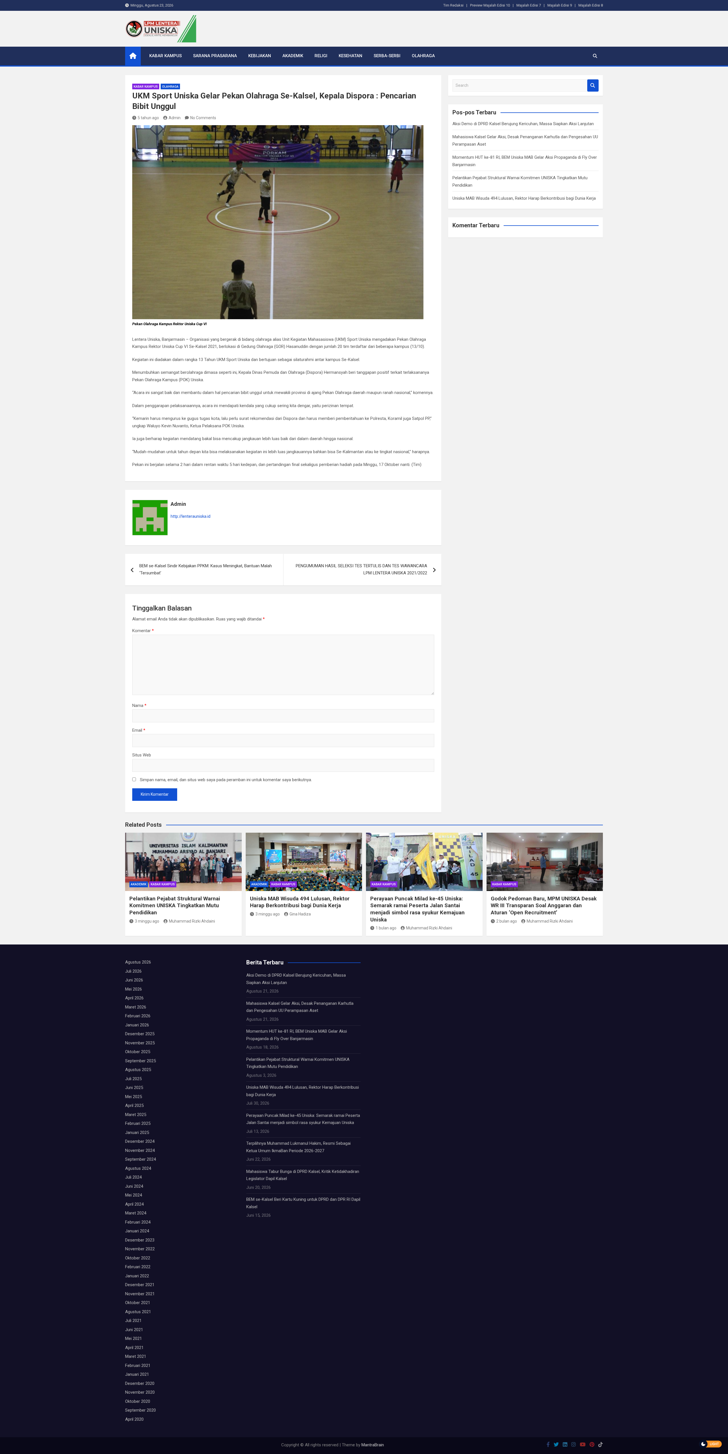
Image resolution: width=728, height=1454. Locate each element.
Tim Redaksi (453, 5)
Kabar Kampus (165, 55)
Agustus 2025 (138, 1069)
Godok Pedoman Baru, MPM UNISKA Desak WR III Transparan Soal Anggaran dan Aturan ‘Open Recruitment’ (544, 905)
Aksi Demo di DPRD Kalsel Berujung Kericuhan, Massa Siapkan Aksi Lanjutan (523, 123)
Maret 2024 (135, 1213)
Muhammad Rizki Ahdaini (192, 921)
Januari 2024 (137, 1231)
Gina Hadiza (300, 914)
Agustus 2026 (138, 962)
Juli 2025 (133, 1078)
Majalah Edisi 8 (590, 5)
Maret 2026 (135, 1007)
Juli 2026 (133, 971)
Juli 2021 (133, 1320)
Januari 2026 (137, 1025)
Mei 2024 (133, 1195)
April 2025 (134, 1105)
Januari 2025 (137, 1132)
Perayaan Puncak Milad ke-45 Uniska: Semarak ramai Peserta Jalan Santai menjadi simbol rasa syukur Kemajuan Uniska (417, 909)
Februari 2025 (137, 1123)
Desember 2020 (139, 1383)
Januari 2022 (137, 1275)
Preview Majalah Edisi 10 (490, 5)
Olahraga (423, 55)
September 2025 (140, 1060)
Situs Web (141, 755)
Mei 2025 (133, 1096)
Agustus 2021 (138, 1311)
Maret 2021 (135, 1356)
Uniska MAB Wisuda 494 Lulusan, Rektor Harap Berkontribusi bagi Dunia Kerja (524, 198)
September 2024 (140, 1159)
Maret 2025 (135, 1114)
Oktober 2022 (137, 1258)
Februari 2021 (137, 1365)
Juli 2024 (133, 1177)
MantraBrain (372, 1444)
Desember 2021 (139, 1284)
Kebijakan (259, 55)
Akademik (292, 55)
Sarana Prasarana (215, 55)
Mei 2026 (133, 989)
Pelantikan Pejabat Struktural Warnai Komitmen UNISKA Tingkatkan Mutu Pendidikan (174, 905)
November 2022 (140, 1248)
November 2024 (140, 1150)
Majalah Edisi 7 (528, 5)
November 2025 (140, 1042)
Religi (321, 55)
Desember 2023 (139, 1240)
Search (593, 85)
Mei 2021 (133, 1338)
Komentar (143, 630)
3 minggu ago (147, 921)
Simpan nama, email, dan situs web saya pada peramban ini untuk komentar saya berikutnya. (226, 779)
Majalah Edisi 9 (559, 5)
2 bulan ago (506, 921)
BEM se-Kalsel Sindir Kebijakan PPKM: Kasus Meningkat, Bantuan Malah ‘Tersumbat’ (205, 569)
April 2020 (134, 1419)
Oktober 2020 (137, 1401)
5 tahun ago (148, 118)
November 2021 (140, 1293)
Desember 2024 (139, 1141)
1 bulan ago (386, 928)
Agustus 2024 (138, 1168)
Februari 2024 (137, 1222)
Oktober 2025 (137, 1051)
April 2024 (134, 1204)
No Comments (203, 118)
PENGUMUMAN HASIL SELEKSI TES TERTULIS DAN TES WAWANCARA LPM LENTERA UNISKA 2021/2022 (361, 569)
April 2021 (134, 1347)
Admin (175, 118)
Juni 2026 (134, 980)
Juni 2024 (134, 1186)
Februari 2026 (137, 1015)
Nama (139, 705)
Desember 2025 (139, 1033)
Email (138, 730)
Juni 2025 (134, 1087)
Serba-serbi (387, 55)
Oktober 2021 (137, 1302)
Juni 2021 (134, 1329)
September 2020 (140, 1410)
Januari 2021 (137, 1374)
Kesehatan (350, 55)
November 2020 (140, 1392)
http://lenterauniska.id (190, 516)
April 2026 (134, 998)
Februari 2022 (137, 1266)
